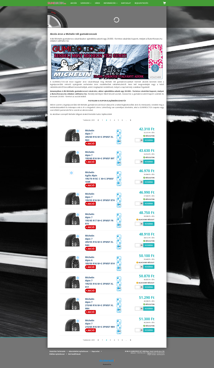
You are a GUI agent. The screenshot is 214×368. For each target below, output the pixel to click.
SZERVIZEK (85, 3)
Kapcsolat (96, 351)
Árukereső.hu (107, 364)
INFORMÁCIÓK (110, 3)
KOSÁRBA (149, 140)
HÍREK (97, 3)
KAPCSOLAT (126, 3)
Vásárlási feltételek (57, 351)
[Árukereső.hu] (107, 361)
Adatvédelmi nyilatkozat (79, 351)
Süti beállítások (74, 354)
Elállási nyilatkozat (57, 354)
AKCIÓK (73, 3)
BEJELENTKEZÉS (141, 3)
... (126, 120)
